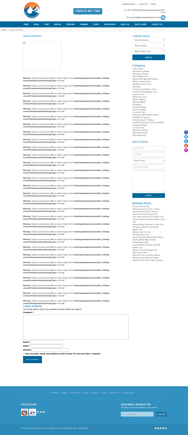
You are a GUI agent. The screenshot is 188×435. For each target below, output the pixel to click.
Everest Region (139, 102)
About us (95, 393)
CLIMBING (84, 24)
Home (4, 29)
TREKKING (70, 24)
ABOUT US (125, 24)
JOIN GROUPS (109, 24)
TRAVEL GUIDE (140, 24)
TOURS (96, 24)
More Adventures (140, 132)
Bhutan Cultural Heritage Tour (145, 250)
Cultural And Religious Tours (144, 89)
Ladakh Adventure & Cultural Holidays (148, 122)
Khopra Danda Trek (141, 206)
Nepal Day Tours (140, 97)
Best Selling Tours (140, 76)
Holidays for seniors (141, 117)
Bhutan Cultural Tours (142, 81)
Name (26, 342)
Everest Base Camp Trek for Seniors (148, 260)
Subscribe (161, 414)
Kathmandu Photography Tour (145, 214)
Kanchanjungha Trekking (143, 120)
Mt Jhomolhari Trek (141, 234)
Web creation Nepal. (81, 428)
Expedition (137, 104)
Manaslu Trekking (140, 130)
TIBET (46, 24)
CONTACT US (157, 24)
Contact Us (143, 4)
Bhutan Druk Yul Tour (142, 232)
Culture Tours (138, 94)
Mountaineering (139, 135)
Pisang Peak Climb (141, 242)
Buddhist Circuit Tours (142, 84)
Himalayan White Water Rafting (146, 114)
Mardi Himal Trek (140, 252)
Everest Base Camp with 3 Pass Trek (148, 224)
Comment (28, 312)
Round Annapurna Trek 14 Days (146, 209)
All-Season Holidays (141, 71)
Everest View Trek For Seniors (145, 211)
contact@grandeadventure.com (145, 17)
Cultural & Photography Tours (145, 91)
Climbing (136, 86)
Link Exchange (128, 393)
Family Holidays (139, 107)
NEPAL (36, 24)
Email (26, 346)
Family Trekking (139, 109)
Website (27, 350)
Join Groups (138, 68)
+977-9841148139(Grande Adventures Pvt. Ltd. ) (146, 11)
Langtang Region (140, 125)
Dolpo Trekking (139, 99)
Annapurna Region (141, 73)
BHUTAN (57, 24)
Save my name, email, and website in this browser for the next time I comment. (63, 353)
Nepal (86, 393)
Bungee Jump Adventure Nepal (146, 257)
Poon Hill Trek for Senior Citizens (146, 255)
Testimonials (75, 393)
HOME (26, 24)
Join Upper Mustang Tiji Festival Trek (148, 216)
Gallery (153, 4)
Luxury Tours (138, 127)
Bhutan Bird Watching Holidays (145, 79)
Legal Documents (128, 4)
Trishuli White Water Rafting (144, 239)
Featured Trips (139, 112)
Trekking (54, 393)
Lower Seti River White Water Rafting (148, 237)
